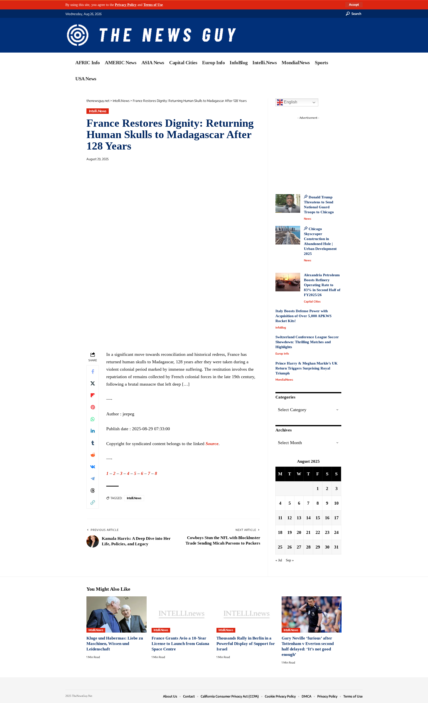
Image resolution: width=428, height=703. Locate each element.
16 (327, 517)
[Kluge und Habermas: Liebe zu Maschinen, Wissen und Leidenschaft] (116, 614)
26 (289, 547)
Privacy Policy (125, 5)
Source (212, 443)
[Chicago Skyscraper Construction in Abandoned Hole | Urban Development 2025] (287, 235)
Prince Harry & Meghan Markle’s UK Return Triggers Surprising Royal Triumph (306, 368)
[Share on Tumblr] (93, 443)
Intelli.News (98, 111)
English (290, 102)
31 (336, 547)
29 (318, 547)
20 (299, 532)
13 (299, 517)
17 (336, 517)
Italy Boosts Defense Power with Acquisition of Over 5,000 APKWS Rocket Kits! (303, 316)
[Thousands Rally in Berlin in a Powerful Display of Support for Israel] (246, 614)
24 (336, 532)
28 (308, 547)
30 (327, 547)
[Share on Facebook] (93, 371)
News (307, 218)
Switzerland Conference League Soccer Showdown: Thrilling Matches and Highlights (307, 342)
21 (308, 532)
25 (280, 547)
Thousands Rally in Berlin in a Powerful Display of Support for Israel (245, 643)
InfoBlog (280, 327)
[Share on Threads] (93, 490)
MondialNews (284, 379)
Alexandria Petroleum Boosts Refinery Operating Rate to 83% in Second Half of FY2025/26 (322, 285)
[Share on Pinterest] (93, 407)
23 (327, 532)
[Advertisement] (317, 152)
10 (336, 503)
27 (299, 547)
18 (280, 532)
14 (308, 517)
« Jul (278, 560)
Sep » (290, 560)
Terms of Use (153, 5)
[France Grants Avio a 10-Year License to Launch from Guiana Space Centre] (182, 614)
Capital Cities (312, 301)
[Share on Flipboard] (93, 395)
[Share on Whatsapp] (93, 419)
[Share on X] (93, 383)
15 (318, 517)
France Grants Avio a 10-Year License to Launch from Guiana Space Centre (180, 643)
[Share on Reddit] (93, 455)
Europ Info (282, 353)
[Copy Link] (93, 502)
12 (289, 517)
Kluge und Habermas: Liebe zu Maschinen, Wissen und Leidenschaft (114, 643)
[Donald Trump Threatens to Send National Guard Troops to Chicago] (287, 203)
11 (280, 517)
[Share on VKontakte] (93, 467)
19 (289, 532)
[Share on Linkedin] (93, 431)
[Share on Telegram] (93, 479)
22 (318, 532)
